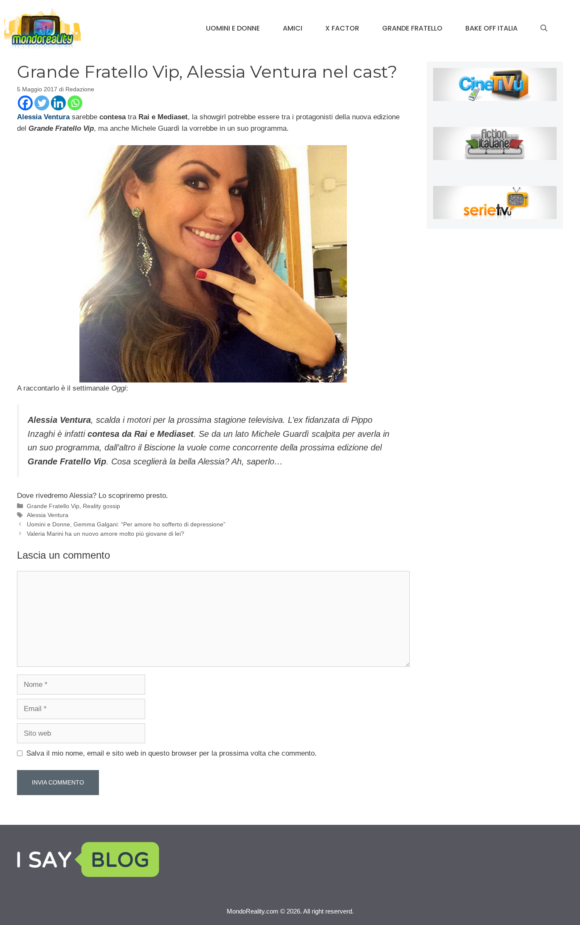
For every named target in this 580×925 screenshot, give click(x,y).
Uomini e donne (233, 28)
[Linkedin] (58, 103)
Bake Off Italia (491, 28)
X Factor (342, 28)
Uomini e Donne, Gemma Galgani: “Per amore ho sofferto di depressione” (126, 524)
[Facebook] (25, 103)
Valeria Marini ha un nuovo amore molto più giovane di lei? (105, 533)
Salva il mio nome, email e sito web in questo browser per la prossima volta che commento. (171, 753)
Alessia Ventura (47, 515)
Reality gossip (101, 506)
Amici (292, 28)
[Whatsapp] (75, 103)
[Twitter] (41, 103)
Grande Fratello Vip (53, 506)
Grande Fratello (412, 28)
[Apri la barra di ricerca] (544, 28)
